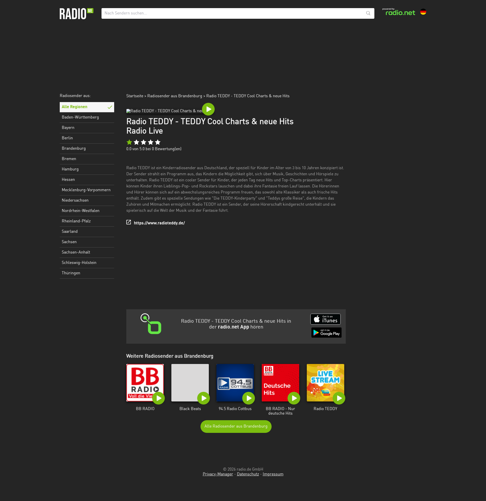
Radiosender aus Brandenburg (174, 96)
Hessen (68, 180)
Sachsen (69, 242)
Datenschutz (248, 474)
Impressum (273, 474)
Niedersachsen (75, 201)
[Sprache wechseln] (423, 12)
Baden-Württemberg (80, 117)
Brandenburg (74, 149)
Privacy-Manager (218, 474)
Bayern (68, 128)
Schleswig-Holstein (79, 263)
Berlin (67, 138)
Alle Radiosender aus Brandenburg (236, 427)
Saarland (70, 232)
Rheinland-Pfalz (76, 221)
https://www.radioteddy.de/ (159, 223)
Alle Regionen (74, 107)
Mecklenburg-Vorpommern (86, 190)
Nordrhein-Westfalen (80, 211)
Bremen (69, 159)
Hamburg (70, 169)
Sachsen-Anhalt (76, 252)
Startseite (134, 96)
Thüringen (71, 273)
